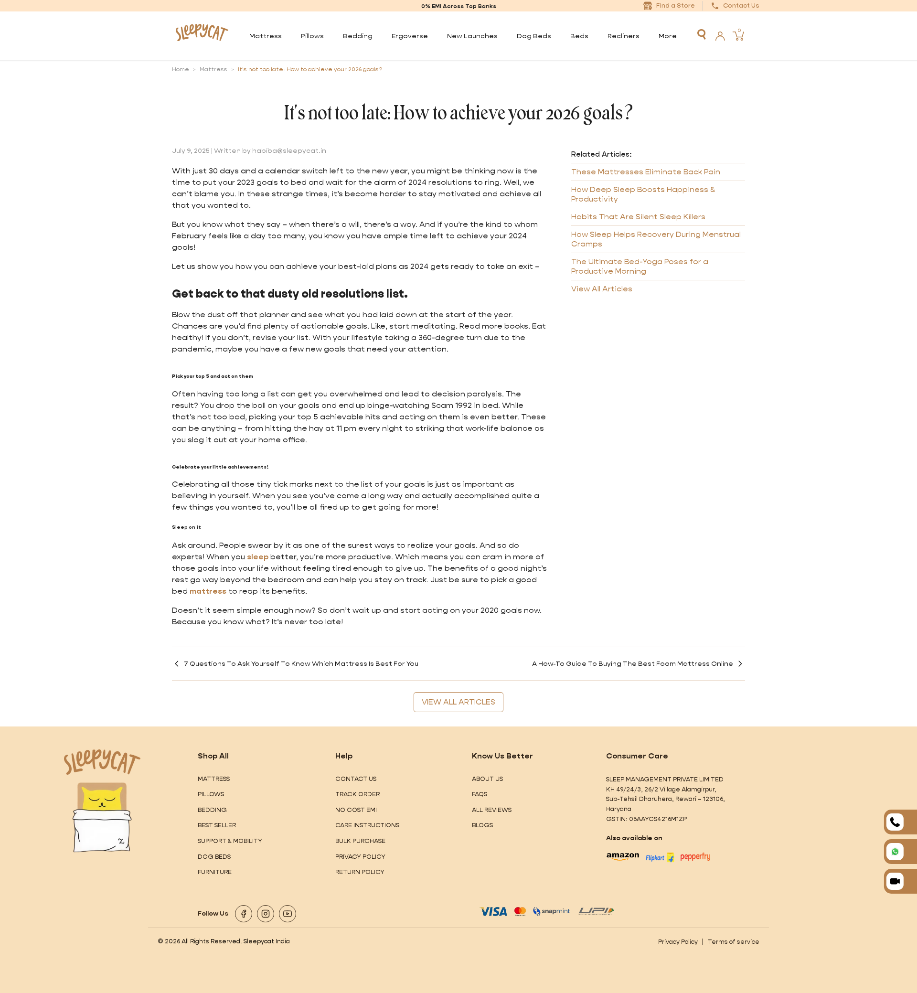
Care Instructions (367, 825)
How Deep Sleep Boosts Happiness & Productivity (643, 194)
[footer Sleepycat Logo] (102, 762)
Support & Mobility (230, 841)
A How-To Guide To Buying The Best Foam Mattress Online (632, 663)
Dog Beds (214, 857)
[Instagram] (265, 913)
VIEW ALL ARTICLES (458, 702)
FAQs (479, 794)
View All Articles (601, 289)
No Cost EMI (356, 810)
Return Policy (359, 872)
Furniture (215, 872)
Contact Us (355, 779)
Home (180, 69)
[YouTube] (287, 913)
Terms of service (733, 942)
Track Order (357, 794)
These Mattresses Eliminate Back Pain (645, 172)
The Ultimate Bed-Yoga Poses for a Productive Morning (639, 266)
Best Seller (217, 825)
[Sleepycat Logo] (202, 36)
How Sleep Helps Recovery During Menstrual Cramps (656, 239)
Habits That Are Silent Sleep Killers (638, 217)
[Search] (701, 34)
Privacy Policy (360, 857)
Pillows (211, 794)
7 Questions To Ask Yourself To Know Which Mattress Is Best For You (301, 663)
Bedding (212, 810)
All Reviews (492, 810)
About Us (487, 779)
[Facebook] (243, 913)
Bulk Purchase (360, 841)
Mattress (213, 69)
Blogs (482, 825)
